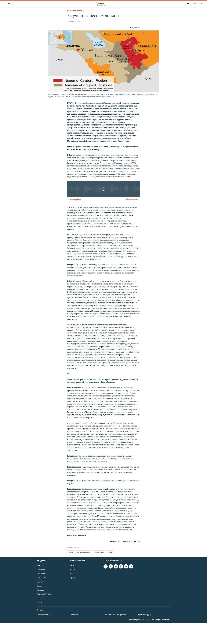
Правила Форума (144, 615)
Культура (40, 582)
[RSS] (126, 566)
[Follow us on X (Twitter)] (111, 566)
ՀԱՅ (200, 4)
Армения (40, 590)
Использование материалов (115, 615)
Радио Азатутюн (43, 615)
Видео (72, 565)
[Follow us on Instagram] (121, 566)
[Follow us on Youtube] (116, 566)
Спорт (39, 586)
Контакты (74, 615)
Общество (41, 574)
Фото (72, 574)
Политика (41, 570)
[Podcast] (131, 566)
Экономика (41, 578)
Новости (40, 565)
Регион (40, 598)
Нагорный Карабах (76, 11)
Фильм (72, 570)
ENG (194, 4)
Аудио (72, 578)
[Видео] (188, 3)
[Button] (134, 27)
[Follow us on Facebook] (106, 566)
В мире (39, 602)
